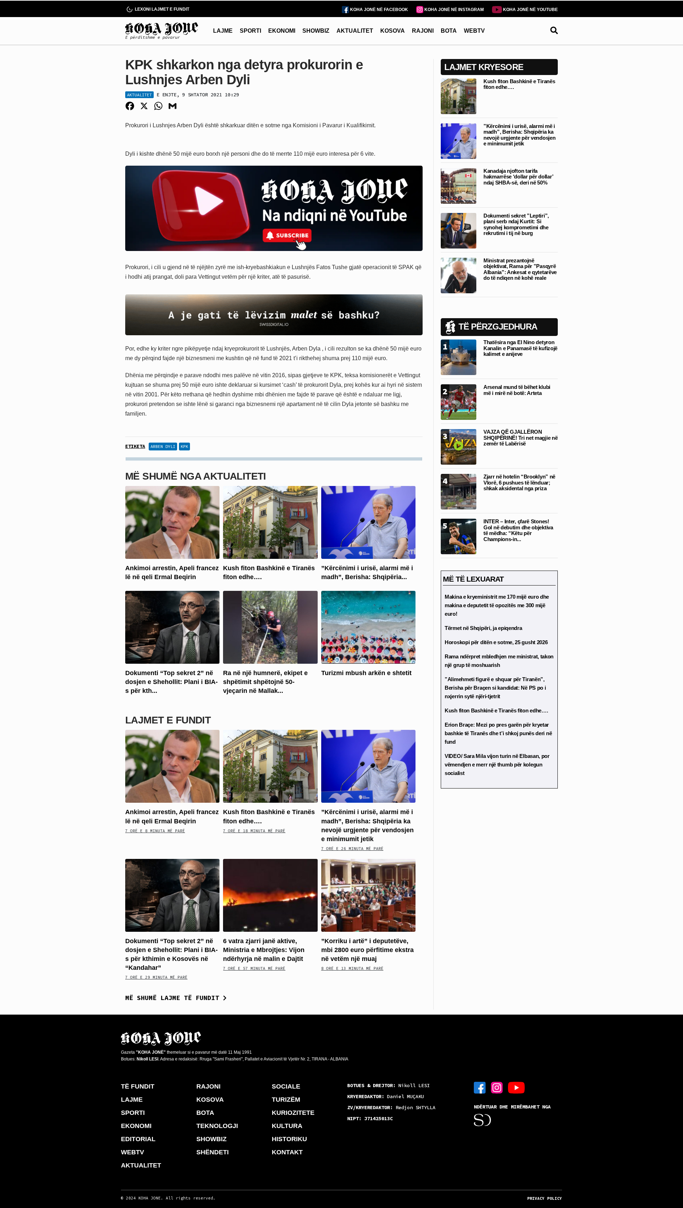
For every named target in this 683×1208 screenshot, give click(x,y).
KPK (184, 446)
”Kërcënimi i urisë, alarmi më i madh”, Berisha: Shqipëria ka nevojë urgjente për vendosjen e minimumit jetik (519, 135)
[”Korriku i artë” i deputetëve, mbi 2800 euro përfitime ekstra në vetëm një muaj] (368, 895)
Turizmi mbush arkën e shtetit (366, 673)
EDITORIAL (138, 1139)
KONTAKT (287, 1152)
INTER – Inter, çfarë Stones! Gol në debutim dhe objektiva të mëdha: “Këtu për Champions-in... (518, 530)
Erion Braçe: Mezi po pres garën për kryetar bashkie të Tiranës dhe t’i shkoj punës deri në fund (498, 733)
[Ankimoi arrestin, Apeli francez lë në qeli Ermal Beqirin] (172, 522)
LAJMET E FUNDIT (168, 720)
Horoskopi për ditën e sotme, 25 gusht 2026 (496, 642)
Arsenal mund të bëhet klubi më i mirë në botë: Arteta (516, 390)
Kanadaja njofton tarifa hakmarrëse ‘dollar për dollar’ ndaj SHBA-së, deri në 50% (518, 177)
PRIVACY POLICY (544, 1198)
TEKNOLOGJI (217, 1125)
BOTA (449, 31)
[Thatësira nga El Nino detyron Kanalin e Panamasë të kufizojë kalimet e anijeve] (458, 357)
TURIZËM (286, 1099)
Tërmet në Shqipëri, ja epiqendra (483, 628)
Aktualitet (139, 94)
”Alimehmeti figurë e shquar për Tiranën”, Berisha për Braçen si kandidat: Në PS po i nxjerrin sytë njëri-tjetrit (495, 687)
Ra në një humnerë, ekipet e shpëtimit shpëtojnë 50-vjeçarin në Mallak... (265, 681)
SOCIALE (286, 1086)
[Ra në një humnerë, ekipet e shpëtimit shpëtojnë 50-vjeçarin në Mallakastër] (270, 627)
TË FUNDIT (137, 1086)
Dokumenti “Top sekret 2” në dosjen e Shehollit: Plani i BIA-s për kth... (171, 681)
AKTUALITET (355, 31)
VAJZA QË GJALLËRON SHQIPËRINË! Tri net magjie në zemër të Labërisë (520, 438)
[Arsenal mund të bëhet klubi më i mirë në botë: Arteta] (458, 402)
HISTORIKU (289, 1139)
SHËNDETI (212, 1152)
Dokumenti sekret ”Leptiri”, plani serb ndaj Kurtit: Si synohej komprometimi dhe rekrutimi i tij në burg (516, 224)
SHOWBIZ (315, 31)
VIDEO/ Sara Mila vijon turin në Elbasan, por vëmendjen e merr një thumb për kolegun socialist (497, 764)
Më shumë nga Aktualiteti (195, 476)
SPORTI (250, 31)
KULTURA (287, 1125)
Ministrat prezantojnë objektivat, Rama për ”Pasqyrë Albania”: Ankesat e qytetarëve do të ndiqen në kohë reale (520, 269)
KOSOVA (392, 31)
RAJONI (423, 31)
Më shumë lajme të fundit (174, 998)
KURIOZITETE (293, 1112)
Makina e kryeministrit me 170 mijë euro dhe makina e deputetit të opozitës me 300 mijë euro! (497, 605)
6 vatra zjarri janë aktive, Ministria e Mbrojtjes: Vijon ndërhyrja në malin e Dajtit (264, 949)
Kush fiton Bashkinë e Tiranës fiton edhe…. (519, 84)
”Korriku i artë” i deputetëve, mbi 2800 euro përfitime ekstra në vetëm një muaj (367, 949)
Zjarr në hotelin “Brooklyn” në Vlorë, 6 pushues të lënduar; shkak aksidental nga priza (519, 482)
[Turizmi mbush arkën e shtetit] (368, 627)
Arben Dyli (162, 446)
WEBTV (474, 31)
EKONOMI (281, 31)
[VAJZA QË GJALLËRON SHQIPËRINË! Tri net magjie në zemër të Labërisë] (458, 446)
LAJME (223, 31)
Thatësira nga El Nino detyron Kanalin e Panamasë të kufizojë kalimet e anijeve (520, 348)
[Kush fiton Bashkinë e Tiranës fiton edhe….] (270, 522)
